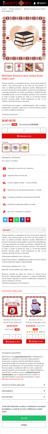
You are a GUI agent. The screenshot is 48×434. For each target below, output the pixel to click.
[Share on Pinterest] (27, 219)
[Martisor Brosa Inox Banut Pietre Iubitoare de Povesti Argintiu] (12, 306)
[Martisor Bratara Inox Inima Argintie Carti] (15, 147)
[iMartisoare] (17, 3)
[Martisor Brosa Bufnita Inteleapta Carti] (35, 306)
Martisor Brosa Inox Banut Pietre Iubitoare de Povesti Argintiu (12, 322)
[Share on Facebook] (22, 219)
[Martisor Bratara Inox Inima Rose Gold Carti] (6, 147)
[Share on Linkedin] (10, 219)
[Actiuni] (34, 3)
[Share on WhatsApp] (16, 219)
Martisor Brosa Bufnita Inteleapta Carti (35, 321)
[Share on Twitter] (5, 219)
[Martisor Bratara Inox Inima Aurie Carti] (24, 147)
